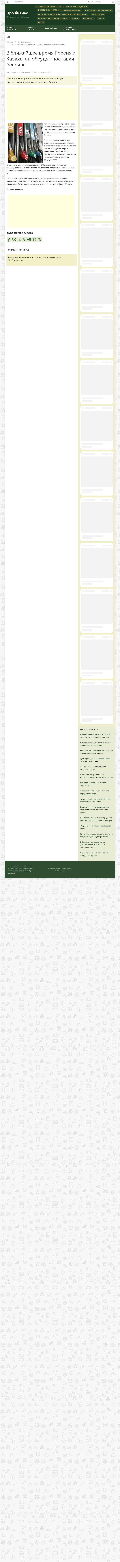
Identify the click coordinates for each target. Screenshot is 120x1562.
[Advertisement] (41, 104)
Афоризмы (88, 18)
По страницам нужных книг (98, 11)
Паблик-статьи (30, 29)
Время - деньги (45, 18)
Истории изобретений (48, 10)
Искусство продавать (76, 7)
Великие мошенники (71, 11)
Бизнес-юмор (60, 18)
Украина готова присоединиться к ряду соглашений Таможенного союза (95, 124)
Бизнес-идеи (98, 14)
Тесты (101, 18)
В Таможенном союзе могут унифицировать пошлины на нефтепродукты (92, 159)
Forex (41, 22)
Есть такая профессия (49, 14)
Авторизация (17, 260)
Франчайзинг (51, 28)
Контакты (19, 2)
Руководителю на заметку (74, 14)
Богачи (75, 18)
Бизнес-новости (11, 29)
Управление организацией (69, 29)
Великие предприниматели (48, 7)
